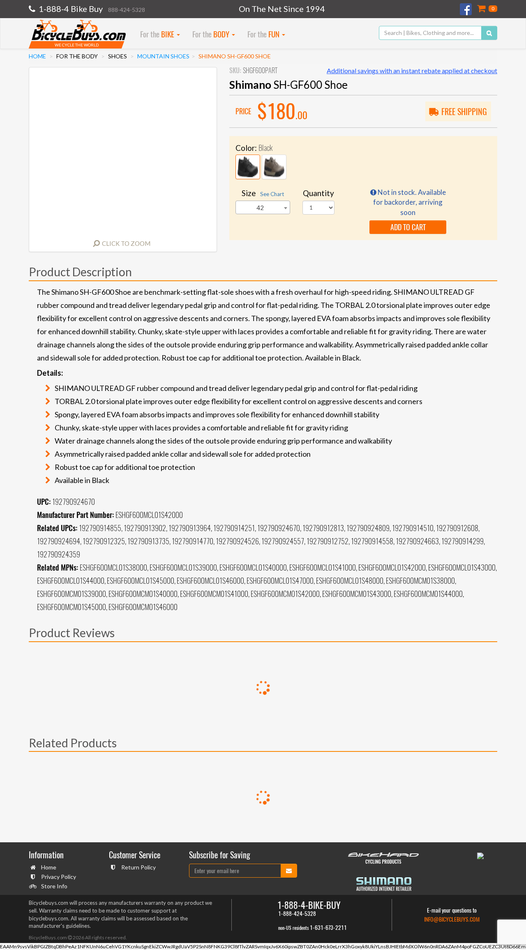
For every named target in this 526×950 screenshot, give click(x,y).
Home (37, 56)
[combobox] (262, 207)
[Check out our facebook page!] (466, 9)
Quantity (318, 193)
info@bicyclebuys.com (452, 919)
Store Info (54, 886)
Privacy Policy (58, 876)
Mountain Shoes (163, 56)
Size (263, 193)
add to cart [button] (408, 227)
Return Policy (138, 867)
